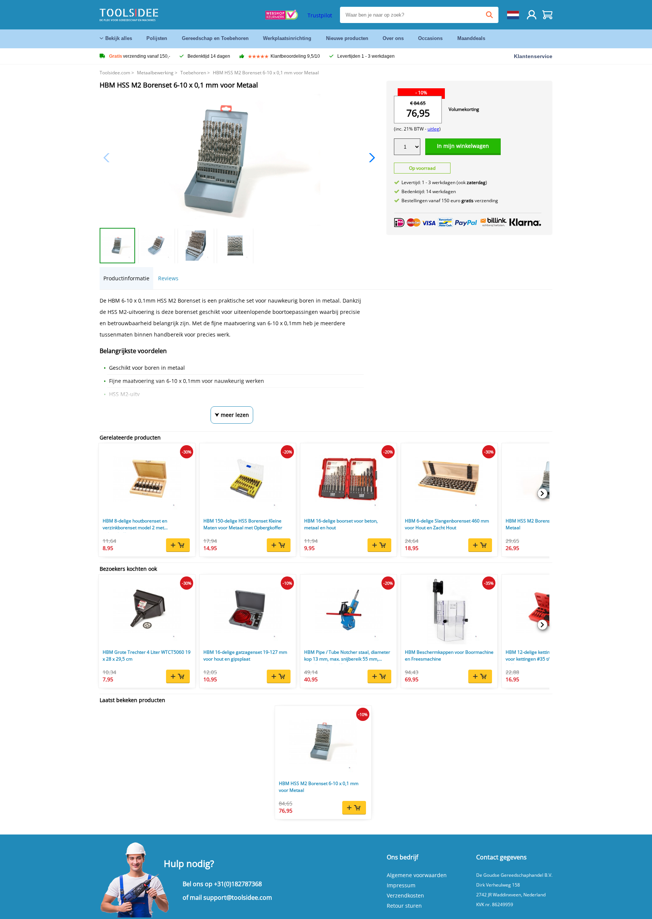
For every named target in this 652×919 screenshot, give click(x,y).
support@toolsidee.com (237, 897)
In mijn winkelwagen (463, 145)
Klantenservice (533, 56)
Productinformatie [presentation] (126, 278)
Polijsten (156, 38)
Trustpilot (320, 15)
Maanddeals (471, 38)
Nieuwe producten (347, 38)
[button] (370, 157)
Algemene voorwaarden (417, 875)
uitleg (433, 129)
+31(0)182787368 (238, 884)
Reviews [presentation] (168, 278)
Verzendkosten (405, 895)
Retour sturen (404, 905)
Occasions (430, 38)
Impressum (401, 885)
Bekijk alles (118, 38)
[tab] (126, 278)
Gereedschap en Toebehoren (215, 38)
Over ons (393, 38)
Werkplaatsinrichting (287, 38)
